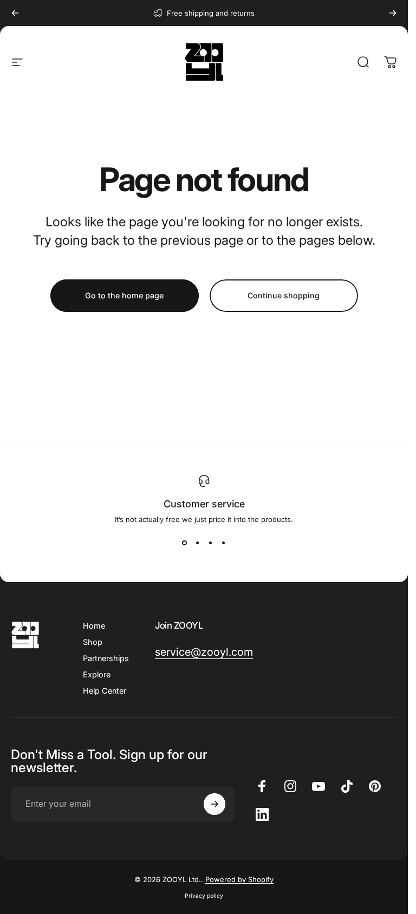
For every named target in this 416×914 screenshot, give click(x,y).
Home (94, 625)
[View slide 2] (197, 543)
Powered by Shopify (239, 879)
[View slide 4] (223, 543)
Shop (92, 642)
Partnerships (106, 658)
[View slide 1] (184, 543)
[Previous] (15, 13)
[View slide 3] (210, 543)
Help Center (104, 690)
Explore (96, 674)
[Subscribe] (214, 804)
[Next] (393, 13)
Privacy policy (204, 895)
